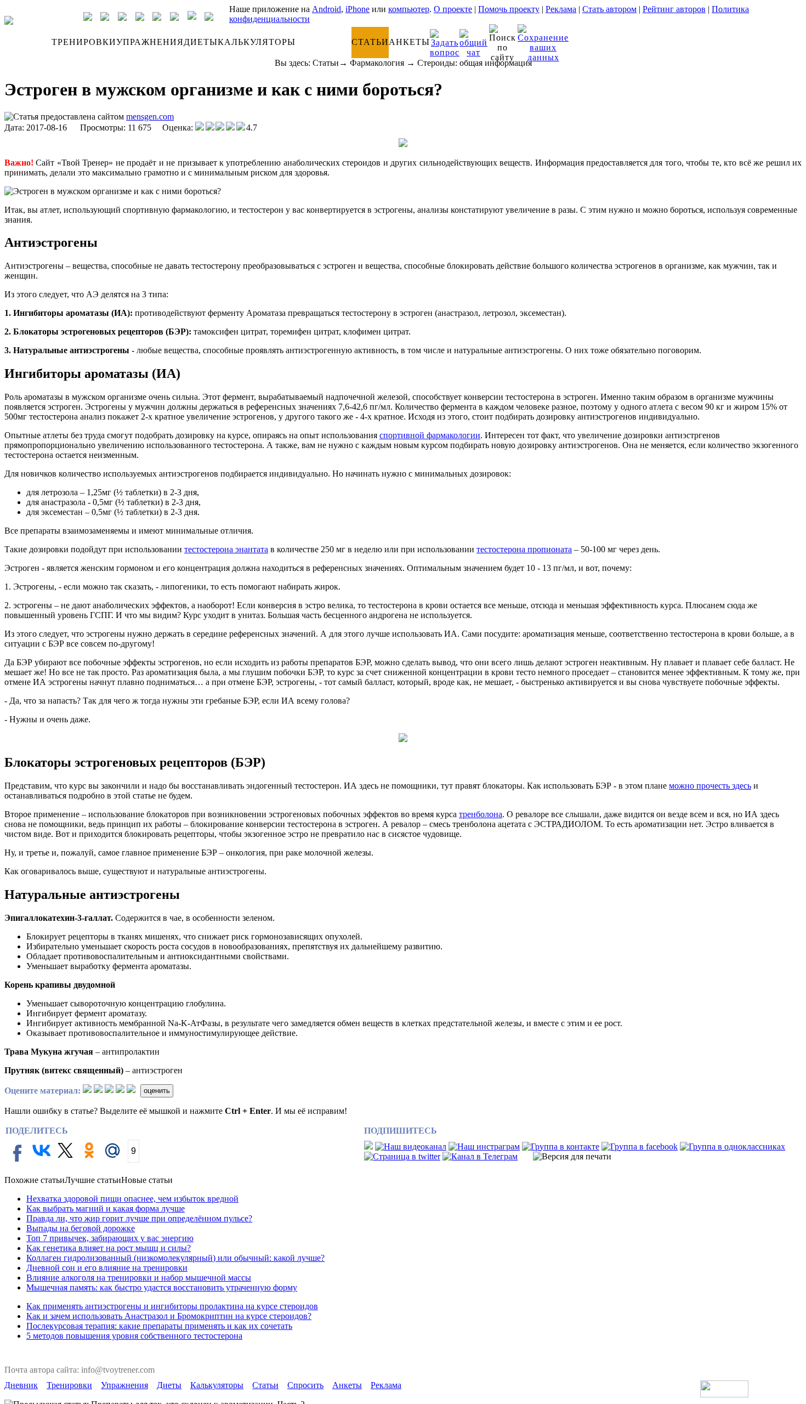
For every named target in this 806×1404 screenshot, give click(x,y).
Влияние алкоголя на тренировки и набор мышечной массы (138, 1277)
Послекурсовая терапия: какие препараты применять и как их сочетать (159, 1326)
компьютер (408, 9)
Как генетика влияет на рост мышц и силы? (108, 1248)
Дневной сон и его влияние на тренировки (107, 1267)
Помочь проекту (509, 9)
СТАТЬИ (370, 42)
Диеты (169, 1385)
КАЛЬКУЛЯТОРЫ (257, 42)
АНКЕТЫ (409, 42)
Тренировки (69, 1385)
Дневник (21, 1385)
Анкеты (347, 1385)
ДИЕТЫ (201, 42)
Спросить (305, 1385)
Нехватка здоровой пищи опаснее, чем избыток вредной (132, 1198)
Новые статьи (147, 1180)
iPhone (357, 9)
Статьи (326, 62)
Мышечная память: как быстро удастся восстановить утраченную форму (161, 1287)
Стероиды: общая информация (474, 62)
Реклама (561, 9)
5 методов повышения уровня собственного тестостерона (134, 1335)
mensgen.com (150, 116)
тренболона (480, 814)
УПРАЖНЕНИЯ (150, 42)
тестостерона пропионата (524, 549)
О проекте (453, 9)
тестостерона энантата (226, 549)
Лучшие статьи (93, 1180)
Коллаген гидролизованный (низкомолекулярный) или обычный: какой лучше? (175, 1258)
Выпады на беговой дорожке (80, 1228)
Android (326, 9)
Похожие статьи (34, 1180)
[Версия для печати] (572, 1157)
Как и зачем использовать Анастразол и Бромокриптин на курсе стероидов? (168, 1316)
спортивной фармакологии (429, 435)
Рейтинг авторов (674, 9)
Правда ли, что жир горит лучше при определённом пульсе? (139, 1218)
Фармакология (377, 62)
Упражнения (124, 1385)
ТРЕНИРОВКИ (84, 42)
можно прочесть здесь (710, 785)
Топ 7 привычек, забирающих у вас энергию (110, 1238)
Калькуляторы (216, 1385)
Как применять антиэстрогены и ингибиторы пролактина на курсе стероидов (172, 1306)
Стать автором (609, 9)
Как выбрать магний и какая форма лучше (105, 1208)
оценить (157, 1090)
